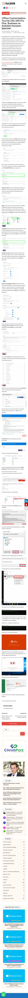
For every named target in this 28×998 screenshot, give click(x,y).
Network (5, 879)
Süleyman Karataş (10, 817)
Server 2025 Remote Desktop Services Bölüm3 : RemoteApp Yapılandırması (12, 799)
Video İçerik (6, 890)
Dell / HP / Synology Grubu (9, 855)
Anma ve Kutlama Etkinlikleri (9, 847)
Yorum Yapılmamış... (8, 32)
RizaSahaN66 (7, 706)
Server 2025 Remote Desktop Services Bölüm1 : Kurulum (14, 984)
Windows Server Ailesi (8, 898)
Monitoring (5, 877)
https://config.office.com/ (8, 62)
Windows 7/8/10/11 (7, 895)
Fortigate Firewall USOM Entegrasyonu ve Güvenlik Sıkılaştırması (14, 832)
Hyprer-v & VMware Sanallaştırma (11, 871)
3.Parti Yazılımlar (7, 842)
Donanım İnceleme (7, 858)
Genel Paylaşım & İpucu (8, 863)
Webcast (5, 893)
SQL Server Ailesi (7, 885)
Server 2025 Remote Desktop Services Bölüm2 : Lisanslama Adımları (12, 803)
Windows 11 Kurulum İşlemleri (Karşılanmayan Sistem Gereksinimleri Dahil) (15, 824)
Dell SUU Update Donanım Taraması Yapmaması (11, 784)
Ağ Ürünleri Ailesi (7, 844)
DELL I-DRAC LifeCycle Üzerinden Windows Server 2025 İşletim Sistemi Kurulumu (13, 788)
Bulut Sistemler (18, 32)
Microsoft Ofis (6, 874)
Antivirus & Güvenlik (7, 850)
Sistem (23, 32)
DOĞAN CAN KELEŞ (11, 812)
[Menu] (25, 3)
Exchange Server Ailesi (8, 860)
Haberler (5, 869)
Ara (6, 729)
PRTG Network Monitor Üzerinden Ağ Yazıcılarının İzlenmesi (14, 819)
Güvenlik (5, 866)
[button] (8, 708)
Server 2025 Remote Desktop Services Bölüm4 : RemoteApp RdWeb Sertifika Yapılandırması (12, 794)
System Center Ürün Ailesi (9, 887)
